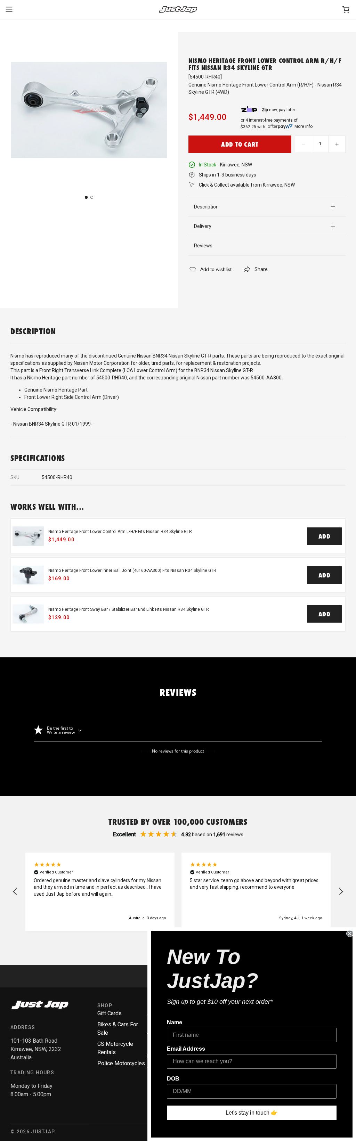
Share (261, 269)
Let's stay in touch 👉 (252, 1113)
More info (303, 126)
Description (206, 207)
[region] (178, 892)
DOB (173, 1079)
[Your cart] (346, 9)
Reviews (203, 245)
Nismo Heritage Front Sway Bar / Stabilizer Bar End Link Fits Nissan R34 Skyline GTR (128, 609)
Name (174, 1022)
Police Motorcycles (121, 1063)
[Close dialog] (349, 933)
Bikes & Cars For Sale (117, 1028)
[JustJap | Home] (178, 9)
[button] (15, 892)
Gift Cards (109, 1013)
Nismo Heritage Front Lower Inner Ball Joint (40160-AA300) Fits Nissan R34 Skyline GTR (132, 570)
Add (324, 536)
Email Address (186, 1049)
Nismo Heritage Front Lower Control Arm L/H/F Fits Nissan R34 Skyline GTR (120, 531)
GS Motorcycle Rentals (115, 1048)
